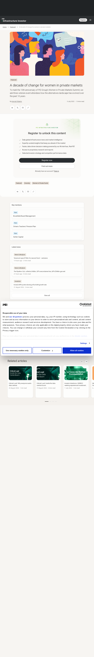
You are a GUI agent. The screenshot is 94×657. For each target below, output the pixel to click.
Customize (45, 350)
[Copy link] (28, 107)
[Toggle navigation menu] (90, 20)
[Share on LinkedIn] (12, 107)
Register (83, 20)
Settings (83, 343)
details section (81, 336)
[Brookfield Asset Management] (47, 214)
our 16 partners (15, 317)
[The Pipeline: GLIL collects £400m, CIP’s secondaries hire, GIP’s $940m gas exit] (47, 270)
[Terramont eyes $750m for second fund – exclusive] (47, 257)
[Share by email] (22, 107)
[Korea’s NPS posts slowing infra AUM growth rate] (47, 284)
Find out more (47, 166)
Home (5, 27)
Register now (47, 160)
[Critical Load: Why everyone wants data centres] (20, 381)
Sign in (56, 171)
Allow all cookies (77, 350)
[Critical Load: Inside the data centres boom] (48, 381)
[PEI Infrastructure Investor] (14, 20)
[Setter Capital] (47, 235)
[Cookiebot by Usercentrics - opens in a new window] (81, 304)
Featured (13, 27)
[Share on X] (17, 107)
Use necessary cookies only (17, 350)
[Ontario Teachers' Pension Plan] (47, 224)
